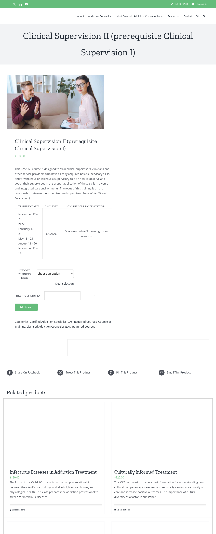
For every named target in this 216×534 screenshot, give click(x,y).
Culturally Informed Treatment (145, 472)
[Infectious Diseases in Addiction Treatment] (55, 434)
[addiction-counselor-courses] (55, 102)
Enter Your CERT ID (28, 295)
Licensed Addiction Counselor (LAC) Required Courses (61, 326)
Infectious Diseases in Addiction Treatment (53, 472)
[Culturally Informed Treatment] (160, 434)
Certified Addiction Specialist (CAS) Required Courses (63, 322)
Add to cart (26, 307)
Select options (18, 509)
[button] (204, 16)
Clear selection (64, 283)
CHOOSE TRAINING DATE (24, 274)
